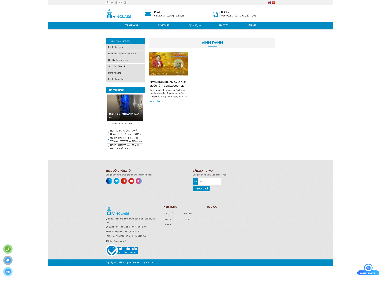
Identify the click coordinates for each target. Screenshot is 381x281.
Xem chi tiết (156, 101)
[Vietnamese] (273, 2)
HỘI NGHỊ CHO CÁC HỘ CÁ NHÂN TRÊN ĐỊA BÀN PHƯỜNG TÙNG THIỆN (125, 133)
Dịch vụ (194, 26)
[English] (269, 2)
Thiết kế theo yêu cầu (118, 60)
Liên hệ (251, 26)
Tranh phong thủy (116, 79)
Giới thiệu (164, 26)
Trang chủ (132, 26)
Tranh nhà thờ (114, 73)
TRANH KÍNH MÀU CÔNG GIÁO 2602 (124, 116)
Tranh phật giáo (115, 47)
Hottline (238, 14)
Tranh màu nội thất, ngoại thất (122, 54)
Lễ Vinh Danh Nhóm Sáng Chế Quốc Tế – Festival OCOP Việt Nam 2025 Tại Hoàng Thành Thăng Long (168, 84)
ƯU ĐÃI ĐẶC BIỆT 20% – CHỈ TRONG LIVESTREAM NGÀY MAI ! (126, 140)
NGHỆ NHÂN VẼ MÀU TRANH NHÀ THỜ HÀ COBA (124, 147)
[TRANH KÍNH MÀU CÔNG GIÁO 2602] (125, 108)
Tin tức (223, 26)
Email (169, 14)
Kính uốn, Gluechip (117, 67)
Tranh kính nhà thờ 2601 (122, 124)
